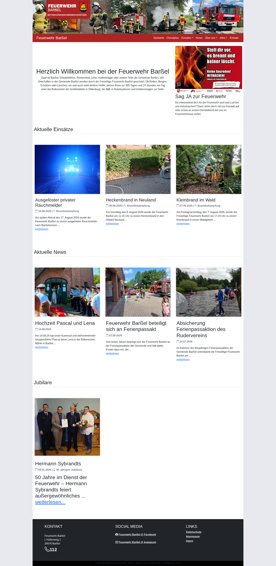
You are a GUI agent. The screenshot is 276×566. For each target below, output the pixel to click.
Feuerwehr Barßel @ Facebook (137, 534)
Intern (189, 541)
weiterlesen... (50, 502)
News (199, 37)
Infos (222, 37)
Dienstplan (173, 37)
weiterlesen (41, 229)
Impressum (193, 536)
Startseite (158, 37)
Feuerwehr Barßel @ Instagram (137, 542)
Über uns (210, 37)
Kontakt (234, 37)
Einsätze (186, 37)
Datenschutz (193, 532)
